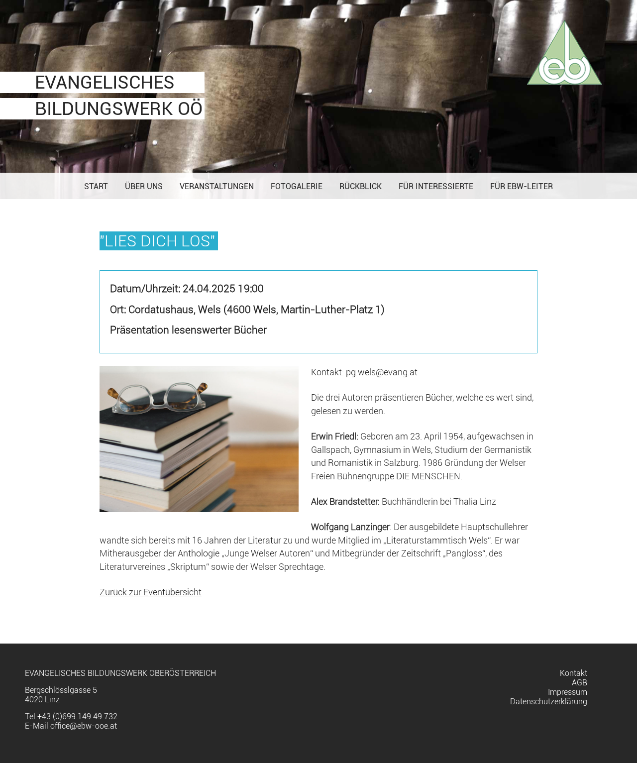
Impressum (567, 692)
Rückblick (360, 186)
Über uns (144, 186)
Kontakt (573, 673)
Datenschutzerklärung (548, 701)
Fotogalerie (296, 186)
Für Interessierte (436, 186)
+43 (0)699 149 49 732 (77, 716)
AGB (579, 682)
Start (96, 186)
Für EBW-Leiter (521, 186)
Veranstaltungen (217, 186)
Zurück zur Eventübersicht (151, 592)
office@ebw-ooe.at (83, 726)
